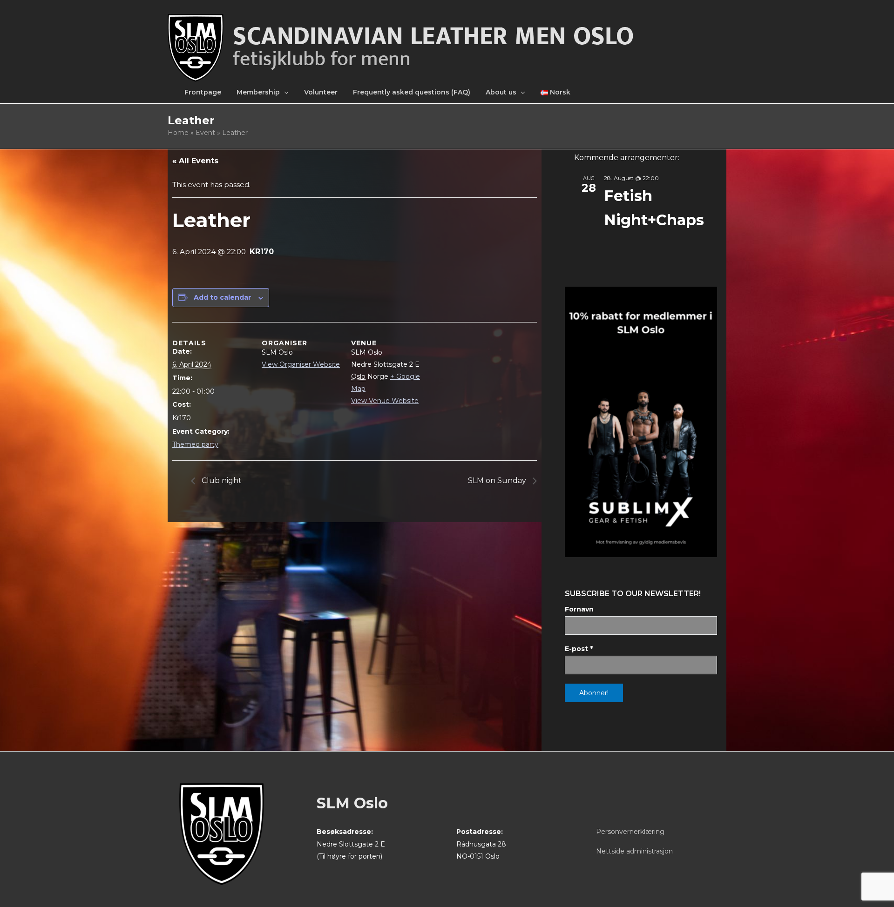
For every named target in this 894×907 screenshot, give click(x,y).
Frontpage (202, 92)
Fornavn (579, 609)
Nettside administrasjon (634, 851)
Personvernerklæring (630, 831)
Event (205, 132)
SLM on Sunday (498, 480)
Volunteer (321, 92)
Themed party (195, 444)
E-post (579, 649)
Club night (221, 480)
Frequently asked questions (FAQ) (411, 92)
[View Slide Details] (641, 422)
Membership (258, 92)
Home (178, 132)
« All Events (195, 160)
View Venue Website (385, 400)
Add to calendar (222, 297)
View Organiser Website (301, 364)
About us (501, 92)
